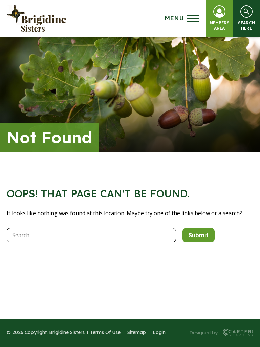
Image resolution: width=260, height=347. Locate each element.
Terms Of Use (105, 332)
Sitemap (136, 332)
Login (159, 332)
